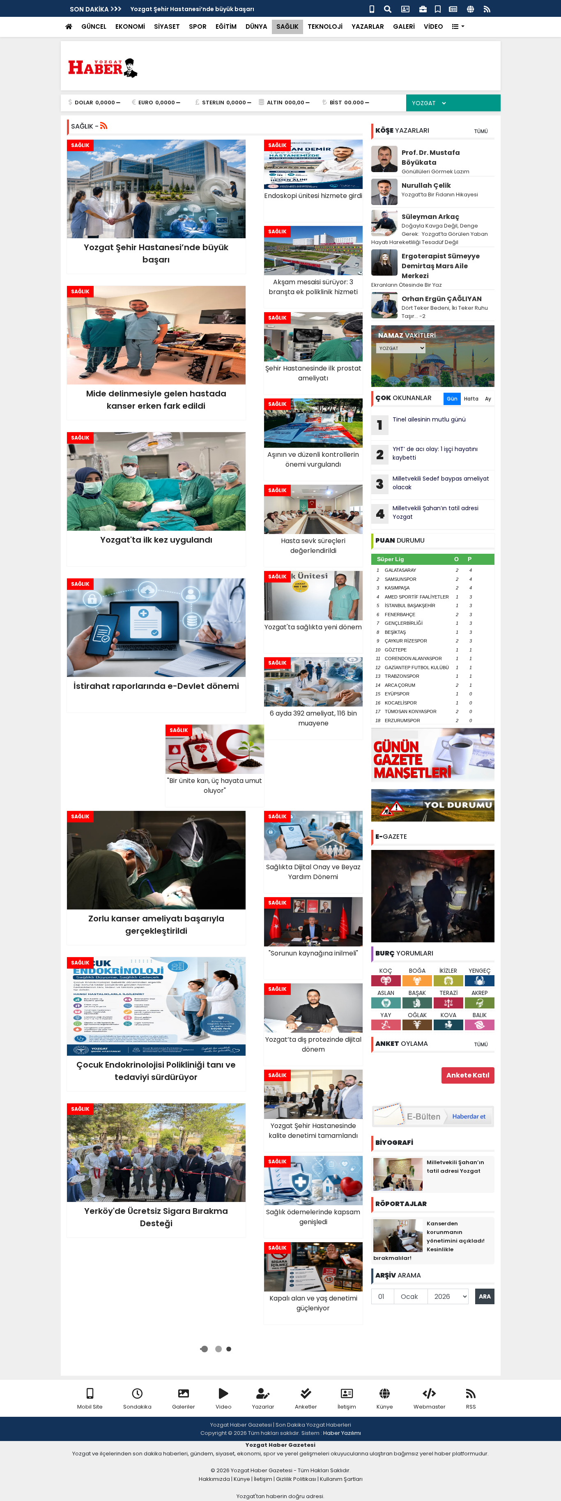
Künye (385, 1407)
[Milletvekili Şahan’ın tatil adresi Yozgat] (398, 1174)
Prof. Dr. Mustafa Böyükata (431, 157)
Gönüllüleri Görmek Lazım (436, 171)
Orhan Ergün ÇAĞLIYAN (442, 299)
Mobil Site (90, 1407)
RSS (471, 1407)
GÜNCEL (93, 26)
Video (224, 1407)
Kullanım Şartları (341, 1479)
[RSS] (487, 8)
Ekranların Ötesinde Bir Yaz (406, 285)
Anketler (306, 1407)
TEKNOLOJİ (325, 26)
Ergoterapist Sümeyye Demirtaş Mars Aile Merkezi (441, 266)
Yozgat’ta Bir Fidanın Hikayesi (440, 194)
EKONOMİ (130, 26)
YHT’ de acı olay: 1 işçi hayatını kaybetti (427, 454)
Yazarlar (263, 1407)
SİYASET (167, 26)
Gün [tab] (452, 398)
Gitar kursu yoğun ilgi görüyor (175, 9)
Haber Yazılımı (342, 1433)
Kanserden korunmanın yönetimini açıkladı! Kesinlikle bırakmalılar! (429, 1241)
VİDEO (433, 26)
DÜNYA (256, 26)
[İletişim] (405, 8)
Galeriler (183, 1407)
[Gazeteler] (453, 8)
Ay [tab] (488, 398)
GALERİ (404, 26)
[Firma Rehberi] (423, 8)
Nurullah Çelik (426, 185)
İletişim (347, 1407)
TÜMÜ (481, 131)
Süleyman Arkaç (430, 216)
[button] (458, 27)
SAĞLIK (287, 26)
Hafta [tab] (471, 398)
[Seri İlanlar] (438, 8)
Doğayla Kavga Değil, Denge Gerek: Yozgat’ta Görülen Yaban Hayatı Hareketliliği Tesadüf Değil (429, 234)
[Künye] (470, 8)
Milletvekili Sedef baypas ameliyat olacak (432, 483)
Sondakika (137, 1407)
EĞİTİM (226, 26)
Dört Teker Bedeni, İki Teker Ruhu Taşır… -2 (445, 312)
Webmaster (430, 1407)
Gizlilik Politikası (296, 1479)
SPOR (198, 26)
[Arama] (387, 8)
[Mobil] (372, 8)
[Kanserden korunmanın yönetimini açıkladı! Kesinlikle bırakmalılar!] (398, 1235)
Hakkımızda (214, 1479)
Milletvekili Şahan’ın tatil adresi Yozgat (426, 513)
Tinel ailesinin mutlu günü (421, 424)
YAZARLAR (368, 26)
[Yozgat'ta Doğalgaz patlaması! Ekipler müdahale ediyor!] (432, 895)
